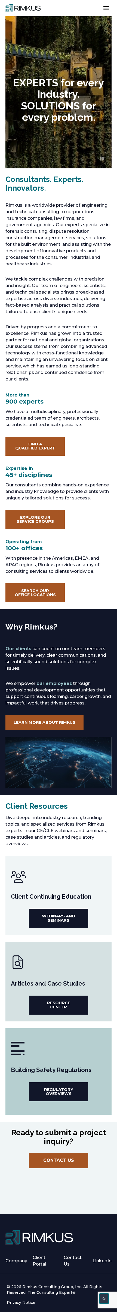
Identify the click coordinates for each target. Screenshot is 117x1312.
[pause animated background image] (101, 158)
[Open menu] (106, 8)
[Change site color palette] (104, 1298)
